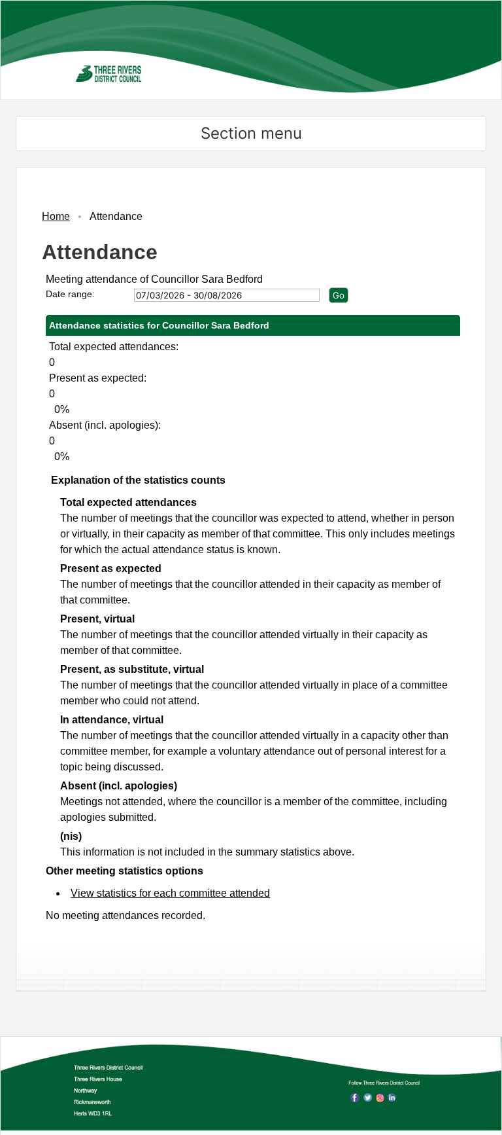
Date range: (70, 294)
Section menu (251, 133)
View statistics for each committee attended (170, 893)
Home (56, 216)
